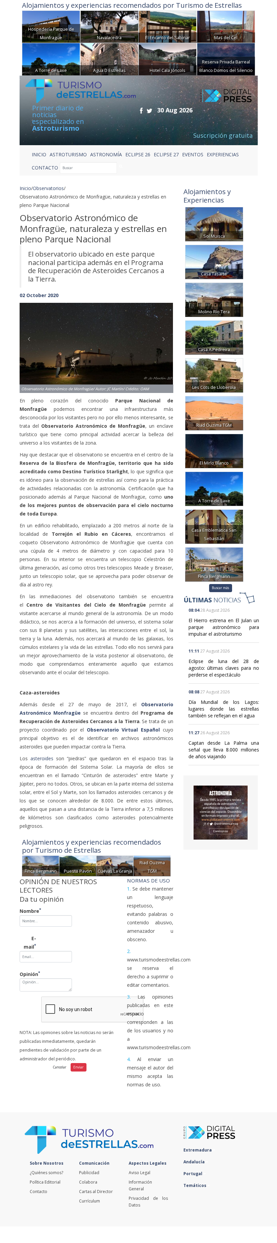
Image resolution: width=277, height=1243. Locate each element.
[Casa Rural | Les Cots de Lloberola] (214, 374)
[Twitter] (149, 110)
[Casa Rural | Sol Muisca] (214, 223)
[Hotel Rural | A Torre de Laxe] (51, 58)
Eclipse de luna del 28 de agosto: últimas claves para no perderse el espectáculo (223, 668)
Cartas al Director (96, 1191)
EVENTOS (192, 154)
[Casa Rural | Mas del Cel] (226, 26)
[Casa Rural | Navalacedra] (109, 26)
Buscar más (220, 587)
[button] (31, 341)
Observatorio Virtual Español (123, 729)
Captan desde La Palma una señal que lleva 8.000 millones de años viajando (223, 750)
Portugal (193, 1173)
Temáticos (195, 1185)
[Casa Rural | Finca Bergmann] (40, 865)
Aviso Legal (139, 1172)
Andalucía (194, 1162)
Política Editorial (45, 1182)
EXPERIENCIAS (223, 154)
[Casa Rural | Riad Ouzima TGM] (214, 412)
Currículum (89, 1201)
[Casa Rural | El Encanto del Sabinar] (167, 26)
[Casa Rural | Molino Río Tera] (214, 299)
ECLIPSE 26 (137, 154)
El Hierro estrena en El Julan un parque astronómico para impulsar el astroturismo (223, 627)
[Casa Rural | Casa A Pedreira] (214, 337)
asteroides (41, 758)
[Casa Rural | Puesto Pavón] (77, 865)
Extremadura (198, 1150)
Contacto (38, 1191)
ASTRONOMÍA (106, 154)
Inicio (39, 154)
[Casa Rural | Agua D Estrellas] (109, 58)
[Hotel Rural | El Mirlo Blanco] (214, 450)
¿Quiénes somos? (46, 1172)
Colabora (88, 1182)
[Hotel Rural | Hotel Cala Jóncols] (167, 58)
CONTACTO (45, 167)
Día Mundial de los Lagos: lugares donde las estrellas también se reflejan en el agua (223, 709)
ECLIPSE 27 (166, 154)
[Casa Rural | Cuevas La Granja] (114, 865)
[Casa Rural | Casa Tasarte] (214, 261)
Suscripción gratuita (223, 135)
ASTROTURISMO (68, 154)
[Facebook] (141, 110)
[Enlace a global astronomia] (221, 813)
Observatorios (48, 188)
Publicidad (89, 1172)
